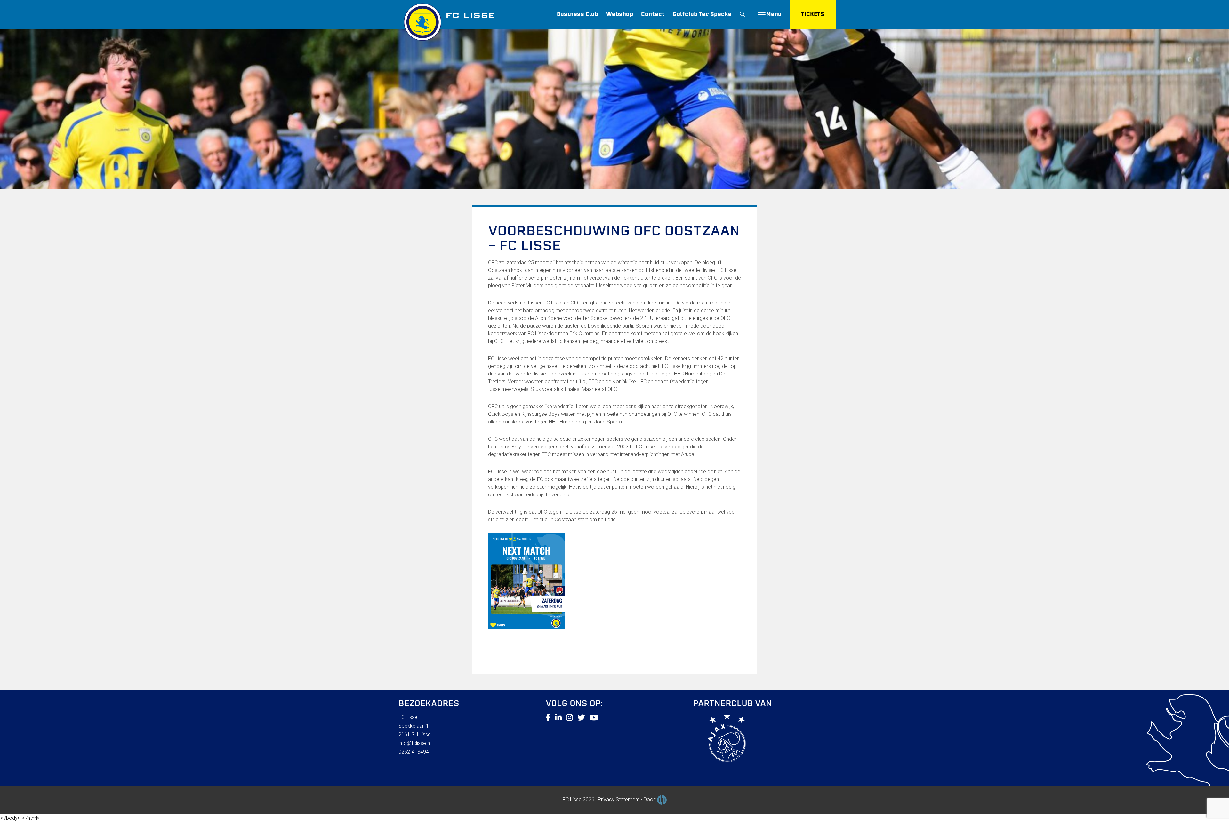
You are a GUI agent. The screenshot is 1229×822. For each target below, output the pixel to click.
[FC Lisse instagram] (569, 717)
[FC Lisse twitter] (581, 717)
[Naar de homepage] (446, 20)
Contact (653, 14)
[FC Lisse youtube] (594, 717)
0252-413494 (413, 752)
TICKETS (812, 14)
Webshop (619, 14)
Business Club (577, 14)
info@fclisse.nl (414, 743)
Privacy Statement (618, 799)
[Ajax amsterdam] (719, 739)
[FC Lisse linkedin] (558, 717)
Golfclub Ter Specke (702, 14)
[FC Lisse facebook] (548, 717)
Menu (774, 14)
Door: (650, 799)
